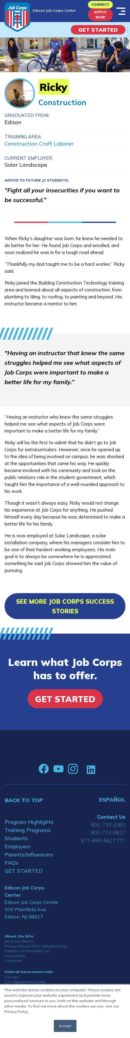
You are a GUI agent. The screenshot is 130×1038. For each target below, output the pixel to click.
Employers (18, 846)
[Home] (17, 17)
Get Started (98, 29)
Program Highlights (29, 821)
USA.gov (12, 977)
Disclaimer (13, 960)
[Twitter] (82, 768)
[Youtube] (58, 769)
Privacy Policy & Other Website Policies (36, 946)
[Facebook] (43, 769)
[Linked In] (91, 769)
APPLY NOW (100, 14)
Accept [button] (65, 1026)
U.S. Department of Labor (25, 981)
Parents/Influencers (29, 854)
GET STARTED (24, 870)
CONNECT (100, 4)
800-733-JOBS (108, 824)
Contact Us (111, 817)
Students (16, 838)
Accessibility (15, 955)
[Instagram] (73, 769)
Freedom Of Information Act (27, 951)
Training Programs (28, 830)
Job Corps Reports (19, 941)
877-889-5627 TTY (103, 840)
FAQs (11, 862)
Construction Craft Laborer (39, 143)
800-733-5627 (108, 832)
